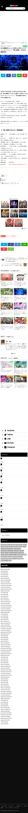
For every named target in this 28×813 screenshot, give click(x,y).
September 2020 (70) (6, 696)
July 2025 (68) (4, 592)
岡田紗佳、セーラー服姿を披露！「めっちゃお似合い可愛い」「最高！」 (15, 459)
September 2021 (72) (6, 675)
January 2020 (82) (5, 711)
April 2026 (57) (4, 576)
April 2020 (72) (4, 705)
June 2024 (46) (4, 616)
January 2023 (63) (5, 646)
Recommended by (18, 228)
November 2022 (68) (6, 650)
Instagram (11, 447)
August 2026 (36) (5, 569)
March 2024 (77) (5, 621)
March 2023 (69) (5, 643)
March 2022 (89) (5, 664)
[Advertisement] (14, 26)
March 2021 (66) (5, 686)
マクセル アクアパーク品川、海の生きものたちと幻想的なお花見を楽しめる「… (20, 313)
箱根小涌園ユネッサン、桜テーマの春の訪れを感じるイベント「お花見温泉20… (7, 284)
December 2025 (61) (6, 583)
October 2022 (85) (5, 652)
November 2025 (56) (6, 585)
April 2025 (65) (4, 598)
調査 (22, 558)
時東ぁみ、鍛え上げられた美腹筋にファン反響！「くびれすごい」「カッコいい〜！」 (15, 477)
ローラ (15, 554)
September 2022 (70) (6, 653)
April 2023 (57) (4, 641)
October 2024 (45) (5, 608)
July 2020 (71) (4, 700)
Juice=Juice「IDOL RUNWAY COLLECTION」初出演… (6, 371)
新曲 (13, 556)
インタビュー (3, 550)
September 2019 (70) (6, 718)
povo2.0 (24, 544)
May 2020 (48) (4, 704)
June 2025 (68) (4, 594)
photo (21, 544)
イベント (3, 548)
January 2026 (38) (5, 582)
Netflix (17, 544)
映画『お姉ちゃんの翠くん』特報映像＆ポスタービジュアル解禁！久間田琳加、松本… (20, 372)
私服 (10, 558)
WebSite (14, 353)
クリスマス (9, 236)
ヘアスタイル (20, 552)
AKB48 (2, 544)
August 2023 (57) (5, 634)
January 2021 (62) (5, 689)
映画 (16, 556)
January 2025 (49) (5, 603)
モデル (6, 554)
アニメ (24, 546)
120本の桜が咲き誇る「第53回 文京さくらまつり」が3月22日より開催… (7, 328)
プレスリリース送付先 (9, 807)
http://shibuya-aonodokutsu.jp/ (17, 164)
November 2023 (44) (6, 628)
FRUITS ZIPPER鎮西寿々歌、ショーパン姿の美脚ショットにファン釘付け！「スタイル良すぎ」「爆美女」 (15, 484)
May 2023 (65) (4, 639)
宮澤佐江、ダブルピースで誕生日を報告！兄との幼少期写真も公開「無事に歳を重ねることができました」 (15, 513)
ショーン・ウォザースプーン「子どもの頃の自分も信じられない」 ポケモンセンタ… (20, 386)
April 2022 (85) (4, 662)
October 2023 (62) (5, 630)
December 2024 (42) (6, 605)
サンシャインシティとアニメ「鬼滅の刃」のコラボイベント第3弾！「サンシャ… (7, 313)
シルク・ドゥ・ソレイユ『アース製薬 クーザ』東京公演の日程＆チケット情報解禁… (7, 386)
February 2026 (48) (5, 580)
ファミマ (7, 552)
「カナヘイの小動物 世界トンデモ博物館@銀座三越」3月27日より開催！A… (20, 328)
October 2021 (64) (5, 673)
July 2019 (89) (4, 722)
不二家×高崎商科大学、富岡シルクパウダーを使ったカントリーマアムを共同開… (20, 284)
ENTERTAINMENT (7, 461)
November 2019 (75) (6, 714)
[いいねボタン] (3, 176)
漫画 (7, 558)
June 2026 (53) (4, 573)
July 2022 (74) (4, 657)
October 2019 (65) (5, 716)
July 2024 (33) (4, 614)
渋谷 (15, 236)
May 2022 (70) (4, 661)
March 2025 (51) (5, 599)
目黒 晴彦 (8, 341)
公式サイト (22, 121)
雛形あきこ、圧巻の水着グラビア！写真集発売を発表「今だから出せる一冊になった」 (15, 465)
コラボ (2, 552)
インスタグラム (17, 548)
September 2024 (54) (6, 610)
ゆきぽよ (20, 546)
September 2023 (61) (6, 632)
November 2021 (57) (6, 671)
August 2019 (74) (5, 720)
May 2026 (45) (4, 574)
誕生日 (18, 558)
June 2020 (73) (4, 702)
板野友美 (3, 558)
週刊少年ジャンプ (4, 560)
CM (5, 544)
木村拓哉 (20, 556)
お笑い (15, 546)
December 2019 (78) (6, 713)
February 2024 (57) (5, 623)
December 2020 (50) (6, 691)
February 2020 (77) (5, 709)
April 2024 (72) (4, 619)
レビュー (10, 554)
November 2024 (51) (6, 607)
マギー (2, 554)
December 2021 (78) (6, 670)
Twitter (10, 435)
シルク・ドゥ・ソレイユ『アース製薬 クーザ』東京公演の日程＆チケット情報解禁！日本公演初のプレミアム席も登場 (15, 499)
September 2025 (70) (6, 589)
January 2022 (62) (5, 668)
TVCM (2, 546)
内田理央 (24, 554)
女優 (2, 556)
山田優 (5, 556)
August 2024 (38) (5, 612)
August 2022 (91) (5, 655)
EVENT (3, 236)
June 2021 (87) (4, 680)
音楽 (10, 560)
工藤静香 (9, 556)
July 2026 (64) (4, 571)
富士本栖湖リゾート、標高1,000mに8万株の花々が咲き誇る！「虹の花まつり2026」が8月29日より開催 (15, 492)
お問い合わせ (16, 807)
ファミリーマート (13, 552)
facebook (10, 430)
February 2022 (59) (5, 666)
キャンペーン (10, 550)
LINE (9, 439)
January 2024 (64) (5, 625)
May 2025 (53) (4, 596)
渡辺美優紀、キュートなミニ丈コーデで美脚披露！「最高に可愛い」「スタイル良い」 (15, 506)
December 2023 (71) (6, 626)
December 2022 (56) (6, 648)
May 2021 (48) (4, 682)
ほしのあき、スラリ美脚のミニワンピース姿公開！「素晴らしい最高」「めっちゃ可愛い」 (15, 521)
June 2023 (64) (4, 637)
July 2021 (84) (4, 678)
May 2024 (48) (4, 617)
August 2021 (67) (5, 677)
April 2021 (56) (4, 684)
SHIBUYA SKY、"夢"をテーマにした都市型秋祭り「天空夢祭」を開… (20, 299)
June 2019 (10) (4, 723)
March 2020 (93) (5, 707)
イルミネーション (9, 548)
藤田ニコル (14, 558)
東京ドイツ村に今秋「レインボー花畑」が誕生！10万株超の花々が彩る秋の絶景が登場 (15, 471)
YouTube (10, 443)
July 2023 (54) (4, 635)
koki (14, 544)
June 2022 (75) (4, 659)
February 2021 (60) (5, 687)
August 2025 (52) (5, 591)
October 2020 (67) (5, 695)
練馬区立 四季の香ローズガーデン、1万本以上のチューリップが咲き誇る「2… (7, 299)
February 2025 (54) (5, 601)
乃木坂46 (19, 554)
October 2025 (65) (5, 587)
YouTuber (11, 546)
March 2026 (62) (5, 578)
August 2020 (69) (5, 698)
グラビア (21, 550)
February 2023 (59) (5, 644)
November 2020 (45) (6, 693)
